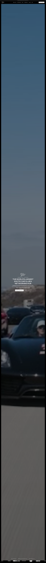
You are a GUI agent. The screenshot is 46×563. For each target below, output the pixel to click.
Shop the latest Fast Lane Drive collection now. (23, 0)
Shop (32, 2)
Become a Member (41, 2)
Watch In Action (27, 290)
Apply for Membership (19, 290)
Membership (25, 2)
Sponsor (30, 2)
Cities (22, 2)
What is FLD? (14, 2)
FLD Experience (19, 2)
